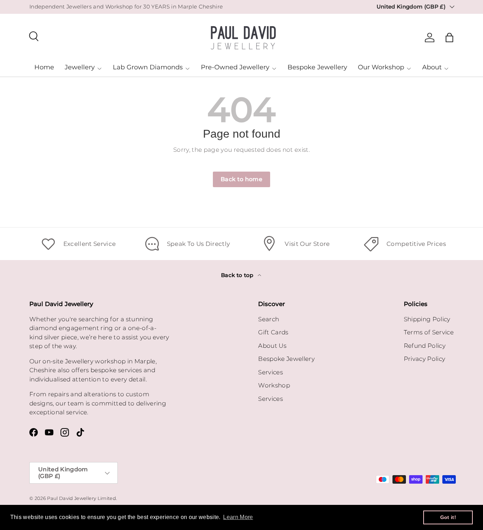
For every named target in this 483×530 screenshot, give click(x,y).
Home (44, 67)
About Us (272, 345)
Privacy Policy (425, 358)
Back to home (241, 179)
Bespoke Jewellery (317, 67)
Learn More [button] (238, 517)
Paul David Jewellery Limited (81, 498)
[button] (449, 37)
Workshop (274, 385)
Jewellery (80, 67)
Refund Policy (425, 345)
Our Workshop (381, 67)
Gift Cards (273, 332)
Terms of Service (429, 332)
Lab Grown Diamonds (148, 67)
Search (268, 319)
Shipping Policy (427, 319)
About (432, 67)
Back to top (238, 275)
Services (270, 372)
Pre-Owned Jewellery (235, 67)
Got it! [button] (448, 517)
